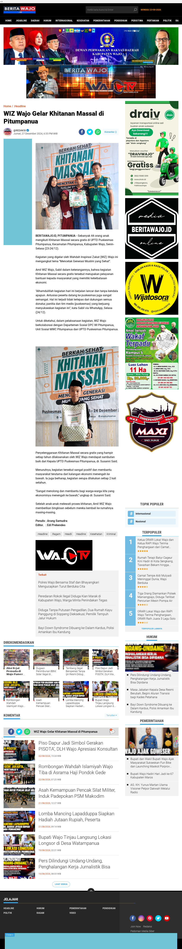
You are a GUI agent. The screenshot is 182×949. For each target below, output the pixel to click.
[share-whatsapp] (98, 132)
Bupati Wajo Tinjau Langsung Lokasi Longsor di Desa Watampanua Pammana (75, 843)
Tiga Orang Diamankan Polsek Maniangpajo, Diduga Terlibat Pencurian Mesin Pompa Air (157, 597)
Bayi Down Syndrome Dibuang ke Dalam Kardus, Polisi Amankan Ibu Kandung (152, 708)
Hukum (47, 20)
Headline (81, 534)
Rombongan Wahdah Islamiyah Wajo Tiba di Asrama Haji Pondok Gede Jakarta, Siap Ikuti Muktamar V (76, 772)
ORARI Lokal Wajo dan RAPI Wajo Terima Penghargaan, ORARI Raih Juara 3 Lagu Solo (156, 615)
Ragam (40, 912)
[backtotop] (91, 891)
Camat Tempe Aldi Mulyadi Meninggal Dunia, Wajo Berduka (155, 579)
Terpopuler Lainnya (151, 629)
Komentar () (111, 132)
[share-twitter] (90, 132)
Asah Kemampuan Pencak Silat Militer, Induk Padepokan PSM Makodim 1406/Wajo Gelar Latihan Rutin (77, 796)
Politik (167, 20)
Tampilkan (111, 715)
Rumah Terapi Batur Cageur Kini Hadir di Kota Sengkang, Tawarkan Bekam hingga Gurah (155, 561)
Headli (68, 534)
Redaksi (147, 926)
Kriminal (111, 534)
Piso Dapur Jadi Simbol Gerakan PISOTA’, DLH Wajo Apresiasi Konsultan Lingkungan (78, 749)
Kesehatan (83, 20)
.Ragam (56, 534)
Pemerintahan (101, 20)
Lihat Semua (61, 884)
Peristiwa (137, 20)
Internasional (64, 20)
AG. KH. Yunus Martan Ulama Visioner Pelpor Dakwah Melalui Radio (150, 788)
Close (9, 935)
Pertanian (153, 20)
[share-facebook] (82, 132)
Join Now (135, 926)
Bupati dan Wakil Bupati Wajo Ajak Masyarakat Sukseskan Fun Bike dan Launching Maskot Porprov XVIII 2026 (152, 762)
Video (72, 912)
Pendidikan (120, 20)
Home (8, 20)
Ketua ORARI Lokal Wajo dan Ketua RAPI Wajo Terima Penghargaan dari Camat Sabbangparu (156, 543)
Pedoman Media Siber (142, 931)
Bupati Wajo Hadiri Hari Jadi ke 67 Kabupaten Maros (151, 775)
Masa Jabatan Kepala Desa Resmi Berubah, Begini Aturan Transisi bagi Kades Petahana (152, 693)
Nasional (141, 521)
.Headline (21, 20)
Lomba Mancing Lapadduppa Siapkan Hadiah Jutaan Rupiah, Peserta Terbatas (76, 819)
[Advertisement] (151, 477)
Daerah (35, 20)
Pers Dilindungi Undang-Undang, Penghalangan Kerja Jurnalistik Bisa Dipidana (74, 866)
